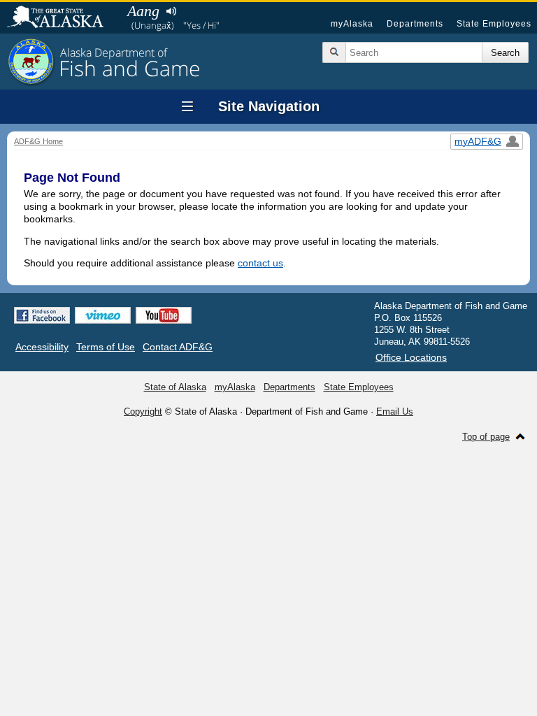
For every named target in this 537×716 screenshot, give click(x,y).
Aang (143, 11)
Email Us (394, 411)
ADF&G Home (38, 141)
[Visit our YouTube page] (164, 315)
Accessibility (42, 346)
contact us (260, 262)
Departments (415, 24)
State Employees (494, 24)
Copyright (143, 411)
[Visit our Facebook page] (42, 315)
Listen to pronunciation (171, 11)
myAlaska (352, 24)
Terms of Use (105, 346)
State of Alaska (62, 18)
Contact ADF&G (178, 346)
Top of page (486, 436)
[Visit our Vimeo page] (103, 315)
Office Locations (411, 357)
